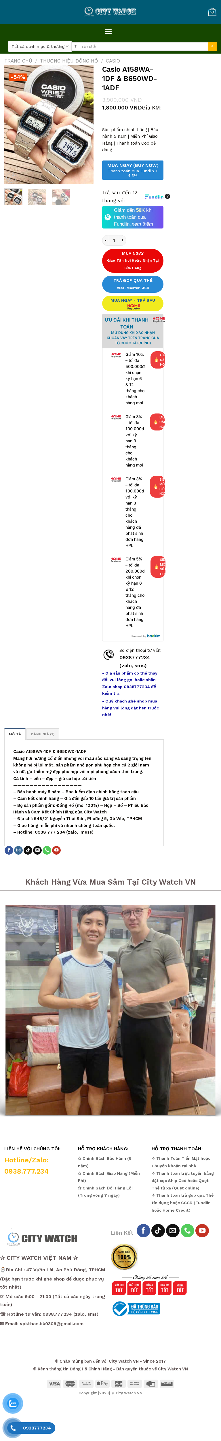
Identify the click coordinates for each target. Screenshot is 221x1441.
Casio (113, 61)
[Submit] (212, 46)
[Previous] (13, 125)
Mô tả (15, 734)
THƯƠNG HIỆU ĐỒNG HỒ (69, 61)
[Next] (84, 125)
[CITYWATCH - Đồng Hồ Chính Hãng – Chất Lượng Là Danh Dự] (110, 12)
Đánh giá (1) (42, 734)
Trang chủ (18, 61)
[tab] (15, 734)
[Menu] (108, 31)
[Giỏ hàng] (212, 12)
